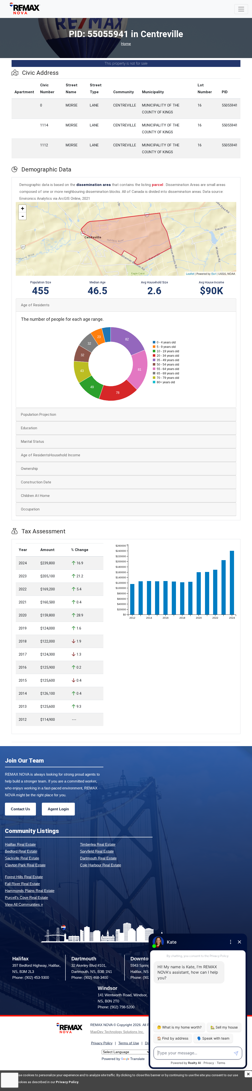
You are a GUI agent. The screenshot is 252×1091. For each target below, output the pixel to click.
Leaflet (190, 274)
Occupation (30, 509)
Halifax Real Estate (20, 844)
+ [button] (22, 208)
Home (126, 44)
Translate (137, 1059)
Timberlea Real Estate (97, 844)
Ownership (29, 468)
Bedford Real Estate (21, 851)
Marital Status (32, 441)
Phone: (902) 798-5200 (116, 1007)
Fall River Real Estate (22, 884)
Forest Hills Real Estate (24, 877)
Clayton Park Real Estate (25, 865)
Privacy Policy (67, 1082)
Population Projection (38, 414)
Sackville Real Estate (22, 858)
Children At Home (35, 495)
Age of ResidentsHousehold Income (50, 455)
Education (29, 428)
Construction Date (36, 482)
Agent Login (58, 809)
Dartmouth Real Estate (98, 858)
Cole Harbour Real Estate (100, 865)
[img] (248, 1074)
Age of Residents (35, 305)
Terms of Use (128, 1043)
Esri (213, 274)
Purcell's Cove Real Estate (26, 897)
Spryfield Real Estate (97, 851)
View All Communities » (24, 904)
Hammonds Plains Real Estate (29, 891)
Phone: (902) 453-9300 (30, 977)
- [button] (22, 216)
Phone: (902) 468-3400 (89, 977)
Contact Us (20, 809)
